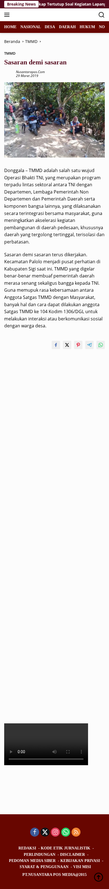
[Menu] (8, 15)
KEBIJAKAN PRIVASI (80, 861)
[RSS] (76, 832)
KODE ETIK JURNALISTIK (65, 848)
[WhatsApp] (65, 832)
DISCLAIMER (72, 854)
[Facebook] (34, 832)
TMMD (10, 53)
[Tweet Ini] (67, 345)
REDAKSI (27, 848)
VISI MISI (82, 867)
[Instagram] (55, 832)
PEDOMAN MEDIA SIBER (32, 861)
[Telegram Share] (89, 345)
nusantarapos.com (30, 71)
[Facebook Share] (56, 345)
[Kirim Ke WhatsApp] (100, 345)
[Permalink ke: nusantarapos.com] (8, 73)
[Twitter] (45, 832)
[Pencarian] (101, 15)
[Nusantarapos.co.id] (41, 15)
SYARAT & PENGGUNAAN (44, 867)
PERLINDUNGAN (39, 854)
